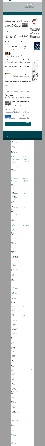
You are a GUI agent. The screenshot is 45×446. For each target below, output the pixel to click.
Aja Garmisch (12, 392)
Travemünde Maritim (13, 250)
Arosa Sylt (12, 423)
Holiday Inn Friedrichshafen (14, 356)
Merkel (35, 75)
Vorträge (33, 58)
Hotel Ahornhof (12, 205)
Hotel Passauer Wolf (13, 268)
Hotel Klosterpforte (13, 188)
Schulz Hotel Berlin (13, 177)
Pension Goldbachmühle (13, 255)
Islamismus (37, 71)
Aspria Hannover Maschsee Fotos (26, 225)
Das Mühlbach (12, 371)
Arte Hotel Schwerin (25, 228)
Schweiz (32, 79)
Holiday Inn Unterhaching (13, 364)
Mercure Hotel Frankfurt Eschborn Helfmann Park (16, 238)
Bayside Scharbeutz (13, 359)
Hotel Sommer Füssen (13, 384)
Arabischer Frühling (33, 64)
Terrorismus (33, 80)
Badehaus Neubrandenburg (14, 301)
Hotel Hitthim (12, 338)
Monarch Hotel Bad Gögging (14, 333)
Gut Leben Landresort (13, 348)
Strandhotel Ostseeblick (13, 369)
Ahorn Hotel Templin (13, 366)
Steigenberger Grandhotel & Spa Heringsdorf (27, 369)
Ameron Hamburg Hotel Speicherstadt (15, 155)
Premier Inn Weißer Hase (25, 268)
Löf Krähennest (12, 430)
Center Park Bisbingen (13, 243)
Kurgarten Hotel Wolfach (13, 220)
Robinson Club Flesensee (13, 343)
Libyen (32, 74)
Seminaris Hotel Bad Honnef (14, 150)
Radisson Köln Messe (25, 173)
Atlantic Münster (24, 323)
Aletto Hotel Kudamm (13, 180)
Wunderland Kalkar (13, 405)
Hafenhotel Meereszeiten (13, 147)
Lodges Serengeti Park (13, 296)
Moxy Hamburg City (25, 159)
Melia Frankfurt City (25, 330)
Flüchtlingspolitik (33, 68)
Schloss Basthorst (13, 280)
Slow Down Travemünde (25, 250)
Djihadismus (33, 66)
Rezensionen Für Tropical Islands (14, 152)
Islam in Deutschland (33, 71)
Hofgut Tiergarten (13, 275)
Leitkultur (37, 73)
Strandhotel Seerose (13, 374)
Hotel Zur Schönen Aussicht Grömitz (15, 207)
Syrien (36, 79)
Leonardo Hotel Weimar (13, 252)
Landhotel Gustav (13, 397)
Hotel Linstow (12, 144)
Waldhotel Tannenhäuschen (14, 387)
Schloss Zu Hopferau (13, 346)
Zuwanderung (37, 81)
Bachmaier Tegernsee (13, 283)
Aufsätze (8, 60)
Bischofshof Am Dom (25, 193)
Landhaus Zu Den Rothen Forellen (14, 328)
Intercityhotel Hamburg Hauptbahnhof (15, 161)
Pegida (37, 76)
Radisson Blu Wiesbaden (13, 376)
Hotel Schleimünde (13, 438)
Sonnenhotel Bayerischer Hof (14, 142)
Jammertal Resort (13, 394)
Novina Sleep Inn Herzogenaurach (14, 415)
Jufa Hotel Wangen (13, 382)
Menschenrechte (33, 75)
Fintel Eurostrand (13, 433)
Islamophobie (33, 72)
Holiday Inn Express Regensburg (14, 193)
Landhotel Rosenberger (13, 185)
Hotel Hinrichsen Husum (13, 335)
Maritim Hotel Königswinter (14, 200)
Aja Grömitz (24, 207)
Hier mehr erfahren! (13, 49)
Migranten (37, 75)
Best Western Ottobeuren (13, 212)
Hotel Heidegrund (13, 407)
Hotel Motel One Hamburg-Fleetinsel (26, 161)
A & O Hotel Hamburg (13, 162)
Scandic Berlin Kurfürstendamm (26, 178)
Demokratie (34, 65)
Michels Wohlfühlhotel (13, 353)
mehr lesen (6, 71)
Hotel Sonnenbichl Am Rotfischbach (14, 197)
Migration (33, 76)
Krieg (35, 73)
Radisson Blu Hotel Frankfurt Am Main (15, 330)
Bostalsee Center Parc (13, 298)
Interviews (15, 103)
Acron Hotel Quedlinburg (25, 315)
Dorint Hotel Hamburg (25, 155)
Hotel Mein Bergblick (13, 435)
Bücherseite (31, 35)
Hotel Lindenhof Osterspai (13, 246)
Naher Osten (35, 76)
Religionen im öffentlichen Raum (34, 78)
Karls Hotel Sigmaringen (13, 351)
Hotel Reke (12, 341)
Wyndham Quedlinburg (13, 315)
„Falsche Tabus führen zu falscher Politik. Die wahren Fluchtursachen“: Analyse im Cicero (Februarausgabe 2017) (18, 109)
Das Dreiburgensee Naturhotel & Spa (15, 399)
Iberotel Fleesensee (24, 343)
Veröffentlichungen (11, 60)
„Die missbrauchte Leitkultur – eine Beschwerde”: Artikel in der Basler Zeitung (18, 59)
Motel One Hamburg (25, 156)
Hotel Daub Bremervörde (13, 265)
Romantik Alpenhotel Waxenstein (14, 420)
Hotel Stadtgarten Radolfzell (14, 165)
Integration (35, 69)
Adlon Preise (24, 177)
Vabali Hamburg (13, 183)
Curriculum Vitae (32, 32)
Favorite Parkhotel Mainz (13, 170)
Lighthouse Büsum (24, 306)
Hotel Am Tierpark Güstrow (14, 320)
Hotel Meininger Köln (13, 173)
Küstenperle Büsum (13, 306)
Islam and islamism (33, 70)
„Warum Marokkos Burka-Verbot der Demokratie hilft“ (20, 115)
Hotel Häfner (12, 248)
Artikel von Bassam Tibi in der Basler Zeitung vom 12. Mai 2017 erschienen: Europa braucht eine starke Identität (17, 67)
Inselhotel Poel (12, 210)
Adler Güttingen (12, 361)
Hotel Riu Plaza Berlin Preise (14, 181)
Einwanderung (36, 66)
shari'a (34, 79)
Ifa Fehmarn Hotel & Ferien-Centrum (15, 310)
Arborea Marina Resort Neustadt (14, 417)
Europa (34, 67)
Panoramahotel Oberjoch (13, 389)
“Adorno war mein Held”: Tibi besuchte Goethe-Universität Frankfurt (20, 102)
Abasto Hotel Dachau (13, 278)
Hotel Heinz (12, 325)
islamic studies (37, 70)
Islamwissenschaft (33, 73)
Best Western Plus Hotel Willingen (14, 167)
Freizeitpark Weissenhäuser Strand (14, 288)
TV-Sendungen (33, 56)
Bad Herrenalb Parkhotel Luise (14, 410)
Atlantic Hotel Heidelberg (25, 308)
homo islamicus (36, 68)
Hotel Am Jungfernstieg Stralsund (14, 285)
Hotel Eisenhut (12, 215)
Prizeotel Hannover (13, 225)
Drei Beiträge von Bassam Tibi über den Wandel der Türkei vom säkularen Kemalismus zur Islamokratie (20, 52)
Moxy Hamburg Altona (13, 156)
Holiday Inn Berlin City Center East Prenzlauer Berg (28, 180)
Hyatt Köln (12, 174)
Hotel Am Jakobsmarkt (13, 402)
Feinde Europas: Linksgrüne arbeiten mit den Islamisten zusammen (16, 88)
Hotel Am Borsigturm (25, 181)
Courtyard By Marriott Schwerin (14, 228)
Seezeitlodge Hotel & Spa (13, 230)
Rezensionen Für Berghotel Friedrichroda (15, 412)
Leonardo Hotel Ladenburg (14, 379)
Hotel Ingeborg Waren (13, 273)
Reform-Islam (33, 77)
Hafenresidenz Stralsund (25, 285)
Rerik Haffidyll (12, 223)
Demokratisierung (37, 65)
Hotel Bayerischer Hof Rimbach (14, 440)
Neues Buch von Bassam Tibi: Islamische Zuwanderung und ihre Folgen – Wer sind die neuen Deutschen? (20, 74)
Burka (32, 65)
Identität (32, 69)
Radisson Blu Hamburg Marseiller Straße (15, 159)
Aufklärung (36, 64)
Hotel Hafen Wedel (13, 260)
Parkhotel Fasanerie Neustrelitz (14, 293)
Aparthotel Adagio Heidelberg (14, 308)
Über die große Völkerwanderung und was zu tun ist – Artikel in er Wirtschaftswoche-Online (15, 95)
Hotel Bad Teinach (13, 270)
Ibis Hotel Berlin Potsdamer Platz (14, 178)
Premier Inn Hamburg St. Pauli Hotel (26, 158)
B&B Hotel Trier (13, 291)
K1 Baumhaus (12, 202)
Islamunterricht (36, 72)
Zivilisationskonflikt (33, 81)
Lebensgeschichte (32, 27)
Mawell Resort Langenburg (14, 235)
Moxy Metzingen (13, 217)
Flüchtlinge (37, 67)
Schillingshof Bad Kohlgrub (14, 262)
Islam (36, 69)
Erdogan (38, 66)
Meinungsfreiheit (37, 74)
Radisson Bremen (13, 425)
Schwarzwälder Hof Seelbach (14, 318)
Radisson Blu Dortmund (13, 443)
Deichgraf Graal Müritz (13, 233)
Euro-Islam (33, 67)
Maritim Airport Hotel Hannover (14, 257)
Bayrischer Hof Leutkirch (25, 190)
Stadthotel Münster (13, 323)
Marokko (34, 74)
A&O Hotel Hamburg (13, 158)
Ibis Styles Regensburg (13, 194)
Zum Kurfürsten (12, 303)
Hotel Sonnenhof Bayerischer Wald (14, 312)
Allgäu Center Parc (13, 190)
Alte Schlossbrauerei (13, 428)
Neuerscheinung (13, 45)
